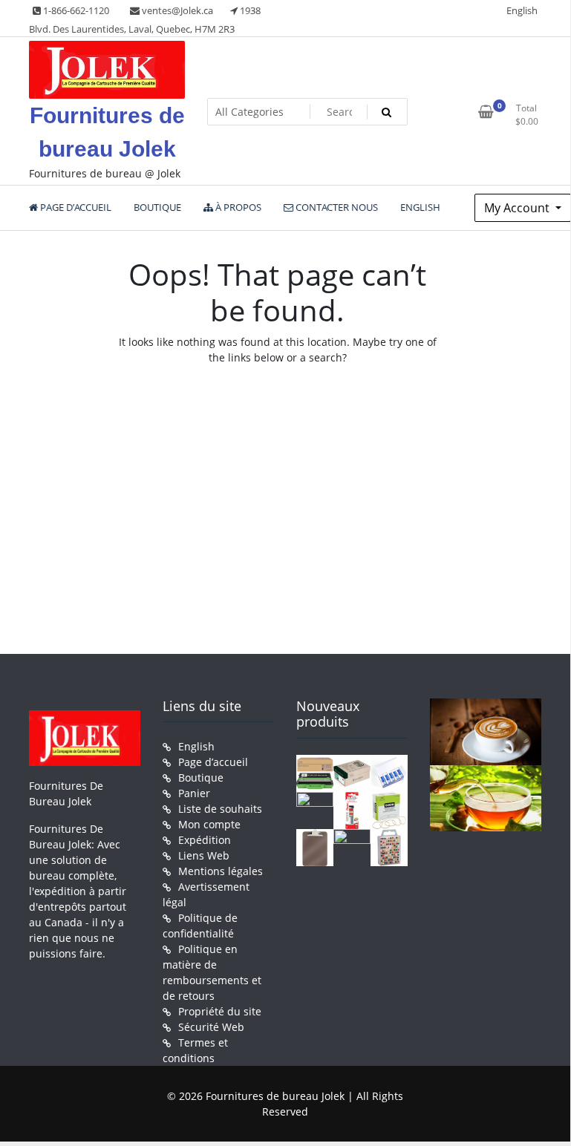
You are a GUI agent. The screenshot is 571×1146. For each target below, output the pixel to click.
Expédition (204, 840)
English (522, 10)
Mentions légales (220, 871)
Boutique (200, 777)
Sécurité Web (211, 1027)
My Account (518, 208)
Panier (194, 793)
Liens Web (203, 855)
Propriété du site (219, 1011)
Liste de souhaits (220, 809)
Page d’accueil (213, 762)
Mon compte (209, 824)
